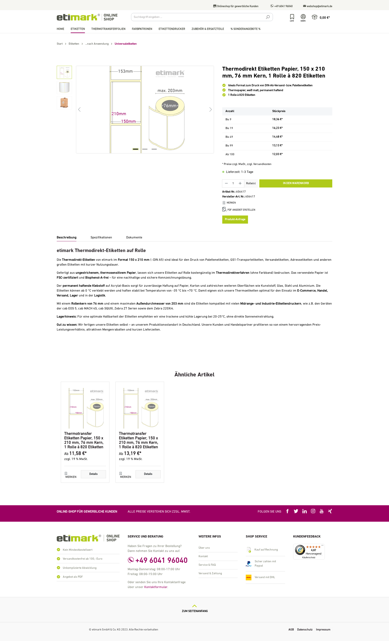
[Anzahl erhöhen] (240, 183)
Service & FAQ (207, 565)
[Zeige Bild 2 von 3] (144, 149)
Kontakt (203, 556)
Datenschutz (305, 629)
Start (60, 43)
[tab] (66, 237)
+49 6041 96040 (283, 6)
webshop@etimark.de (319, 6)
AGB (291, 629)
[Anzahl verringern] (226, 183)
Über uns (204, 547)
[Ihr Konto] (303, 17)
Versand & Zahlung (210, 573)
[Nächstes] (211, 109)
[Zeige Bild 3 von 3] (154, 149)
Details (93, 474)
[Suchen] (267, 18)
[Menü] (322, 546)
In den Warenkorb (296, 183)
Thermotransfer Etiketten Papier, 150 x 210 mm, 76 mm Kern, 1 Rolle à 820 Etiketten (84, 440)
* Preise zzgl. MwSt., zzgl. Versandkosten (246, 164)
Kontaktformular (155, 587)
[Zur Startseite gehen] (87, 17)
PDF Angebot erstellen (241, 210)
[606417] (144, 109)
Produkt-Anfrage (235, 219)
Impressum (323, 629)
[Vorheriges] (79, 109)
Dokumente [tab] (134, 237)
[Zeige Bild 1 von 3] (135, 149)
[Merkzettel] (292, 17)
